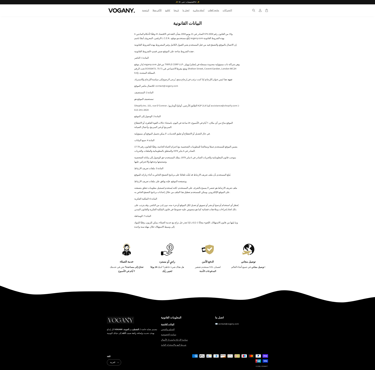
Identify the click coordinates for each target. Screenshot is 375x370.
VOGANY (264, 366)
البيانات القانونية (167, 324)
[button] (253, 10)
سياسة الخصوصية (168, 334)
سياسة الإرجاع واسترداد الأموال (174, 339)
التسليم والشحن (168, 329)
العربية (112, 362)
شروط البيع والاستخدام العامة (173, 345)
